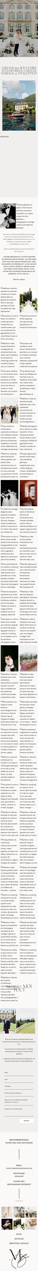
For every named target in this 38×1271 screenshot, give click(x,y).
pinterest (25, 1184)
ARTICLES (19, 1239)
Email (7, 1079)
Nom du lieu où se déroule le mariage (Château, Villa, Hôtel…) (16, 1101)
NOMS (7, 1072)
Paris (26, 239)
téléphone (8, 1086)
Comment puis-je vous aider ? (13, 1109)
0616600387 (19, 1176)
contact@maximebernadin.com (19, 1168)
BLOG (19, 1234)
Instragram (13, 1184)
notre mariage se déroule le (13, 1093)
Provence (30, 237)
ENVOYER (26, 1120)
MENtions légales (19, 1243)
